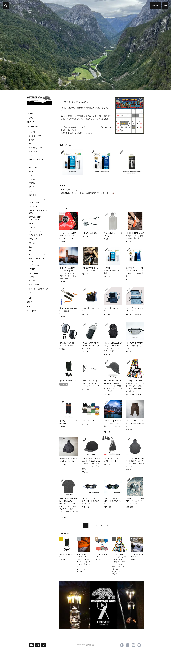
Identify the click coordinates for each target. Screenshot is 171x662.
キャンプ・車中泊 (36, 136)
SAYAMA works (35, 265)
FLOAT (31, 277)
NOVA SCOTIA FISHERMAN (35, 218)
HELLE (31, 187)
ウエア (31, 140)
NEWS (30, 118)
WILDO (32, 281)
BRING (31, 171)
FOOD (31, 156)
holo (30, 191)
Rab (30, 247)
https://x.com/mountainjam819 (127, 645)
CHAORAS (33, 179)
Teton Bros (33, 273)
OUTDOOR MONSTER (39, 231)
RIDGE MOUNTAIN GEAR (37, 260)
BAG (30, 144)
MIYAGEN (33, 207)
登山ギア (32, 132)
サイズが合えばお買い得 (38, 289)
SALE (31, 293)
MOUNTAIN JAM (36, 159)
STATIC (32, 269)
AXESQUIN (33, 167)
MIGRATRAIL (34, 203)
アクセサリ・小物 (36, 148)
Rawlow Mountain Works (39, 255)
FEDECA (32, 183)
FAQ (29, 306)
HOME (30, 113)
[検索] (6, 5)
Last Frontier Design (37, 199)
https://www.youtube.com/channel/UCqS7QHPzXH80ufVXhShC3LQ (139, 645)
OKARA (32, 227)
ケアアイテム (34, 152)
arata (31, 163)
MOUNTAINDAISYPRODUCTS (39, 212)
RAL (30, 251)
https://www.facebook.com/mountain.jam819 (122, 645)
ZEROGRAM (34, 285)
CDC (31, 175)
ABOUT (31, 122)
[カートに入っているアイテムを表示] (165, 5)
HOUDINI (33, 195)
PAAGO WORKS (35, 235)
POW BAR (33, 239)
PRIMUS (32, 243)
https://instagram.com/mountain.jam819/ (133, 645)
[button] (155, 5)
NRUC (31, 223)
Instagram (32, 310)
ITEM (29, 298)
